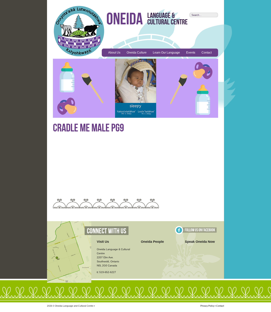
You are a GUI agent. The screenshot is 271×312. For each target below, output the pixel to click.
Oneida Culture (137, 52)
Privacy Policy (207, 306)
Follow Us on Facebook (200, 230)
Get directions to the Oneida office (69, 252)
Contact (206, 52)
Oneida (124, 19)
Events (190, 52)
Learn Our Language (166, 52)
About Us (114, 52)
